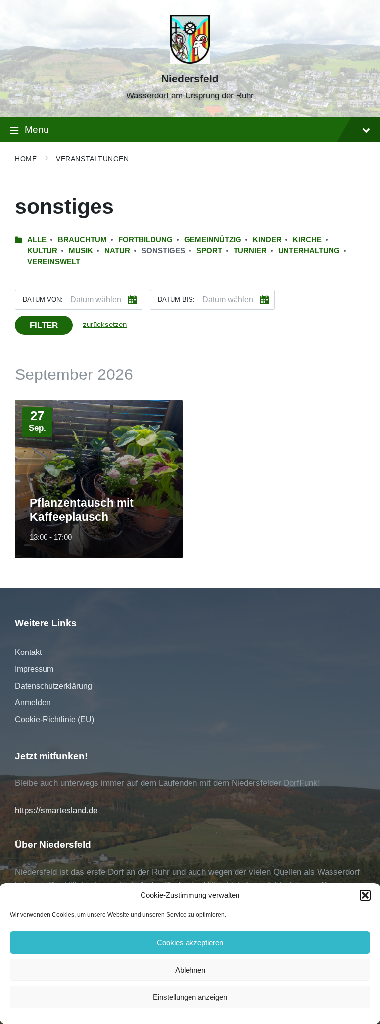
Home (26, 159)
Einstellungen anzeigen (190, 997)
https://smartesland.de (56, 810)
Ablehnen (190, 970)
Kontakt (28, 652)
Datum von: (43, 299)
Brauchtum (82, 240)
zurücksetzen (105, 324)
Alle (37, 240)
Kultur (42, 251)
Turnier (250, 251)
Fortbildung (145, 240)
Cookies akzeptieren (190, 942)
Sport (209, 251)
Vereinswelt (53, 262)
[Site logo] (190, 61)
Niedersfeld (190, 79)
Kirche (307, 240)
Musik (81, 251)
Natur (117, 251)
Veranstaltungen (92, 159)
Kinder (267, 240)
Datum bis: (176, 299)
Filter (44, 325)
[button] (365, 895)
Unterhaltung (309, 251)
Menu (37, 129)
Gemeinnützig (212, 240)
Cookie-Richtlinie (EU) (54, 719)
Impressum (34, 669)
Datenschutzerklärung (53, 686)
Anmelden (33, 702)
